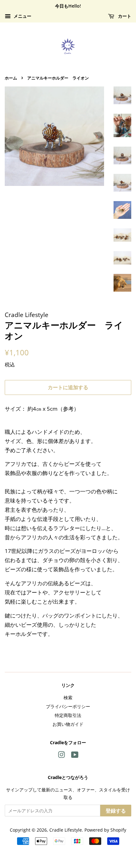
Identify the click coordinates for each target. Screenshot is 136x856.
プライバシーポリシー (68, 706)
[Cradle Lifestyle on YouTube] (74, 756)
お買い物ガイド (68, 724)
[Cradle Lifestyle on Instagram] (61, 756)
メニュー (21, 16)
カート (124, 16)
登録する (116, 810)
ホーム (11, 78)
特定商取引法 (68, 715)
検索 (68, 697)
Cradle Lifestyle (65, 830)
